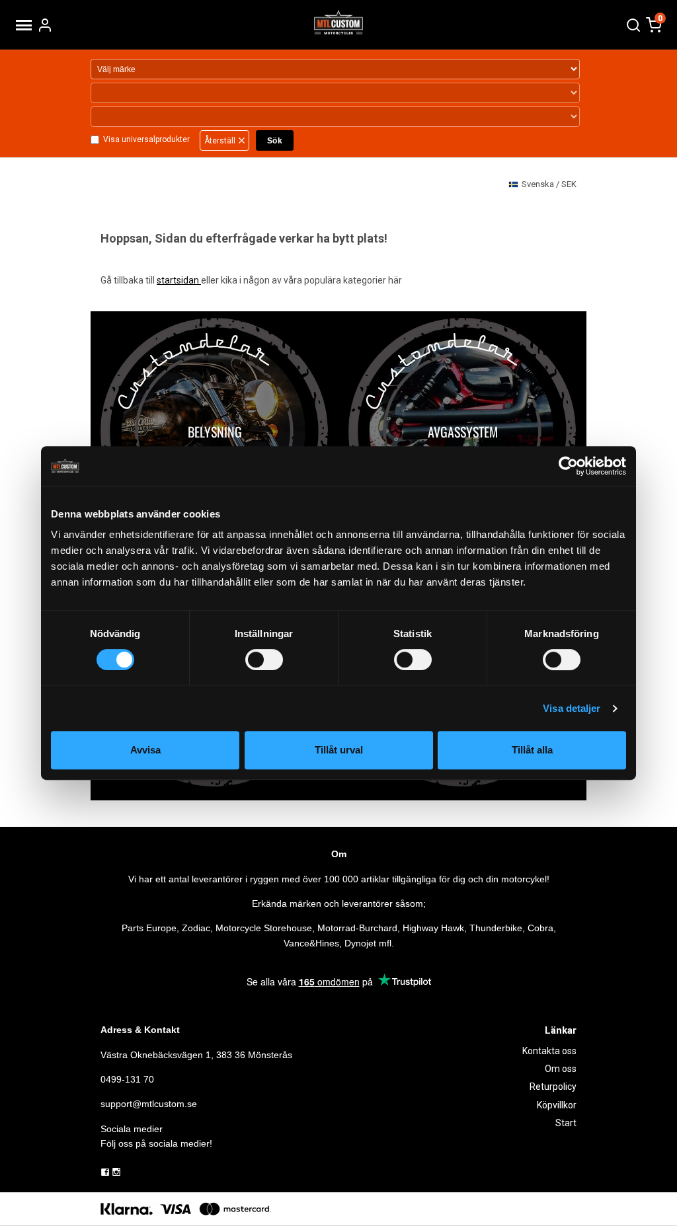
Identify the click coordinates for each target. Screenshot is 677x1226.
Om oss (561, 1068)
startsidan (179, 280)
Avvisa (145, 749)
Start (566, 1123)
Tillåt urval (339, 749)
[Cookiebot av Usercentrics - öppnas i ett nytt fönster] (568, 466)
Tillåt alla (532, 749)
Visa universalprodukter (146, 139)
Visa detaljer (571, 708)
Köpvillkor (557, 1105)
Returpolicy (553, 1086)
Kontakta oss (549, 1051)
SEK (549, 184)
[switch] (264, 659)
